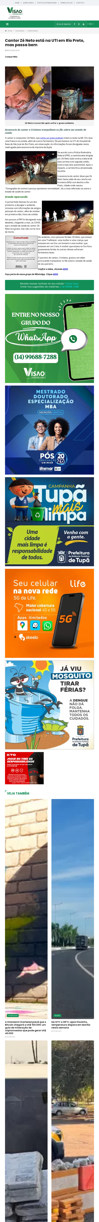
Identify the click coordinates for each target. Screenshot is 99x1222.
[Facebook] (74, 24)
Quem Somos (28, 3)
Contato (80, 3)
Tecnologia (12, 1015)
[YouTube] (83, 24)
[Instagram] (79, 24)
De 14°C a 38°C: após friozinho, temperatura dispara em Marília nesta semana (70, 1024)
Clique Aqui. (72, 283)
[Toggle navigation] (7, 24)
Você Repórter (64, 24)
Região (57, 1015)
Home (17, 3)
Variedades (19, 31)
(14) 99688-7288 (69, 286)
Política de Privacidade (47, 3)
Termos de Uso (66, 3)
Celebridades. (32, 31)
